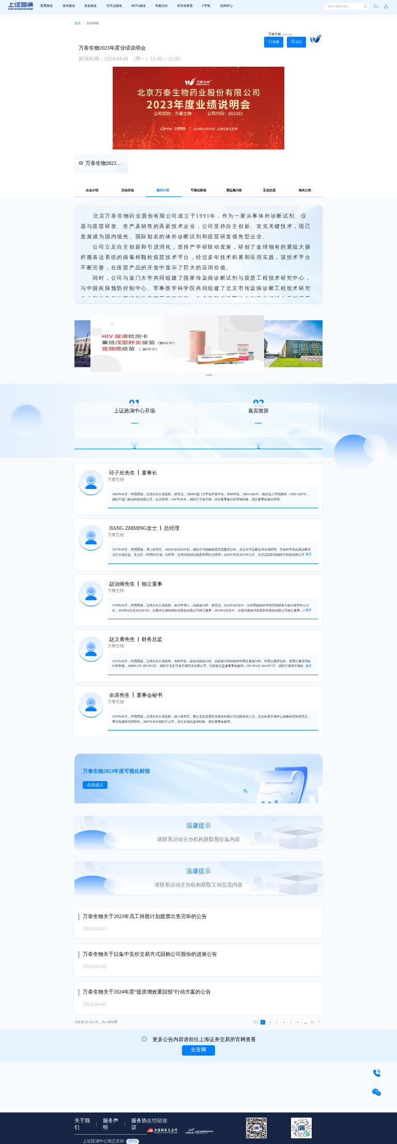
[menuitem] (46, 6)
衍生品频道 (114, 6)
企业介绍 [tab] (92, 190)
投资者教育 (185, 6)
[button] (384, 7)
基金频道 (90, 6)
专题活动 (161, 6)
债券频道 (69, 6)
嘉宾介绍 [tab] (163, 190)
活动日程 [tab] (127, 190)
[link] (77, 23)
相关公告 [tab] (305, 190)
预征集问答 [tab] (234, 190)
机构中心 (226, 6)
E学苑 (206, 6)
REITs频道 (138, 6)
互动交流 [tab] (269, 190)
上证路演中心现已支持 (110, 1141)
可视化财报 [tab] (198, 190)
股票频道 (46, 6)
